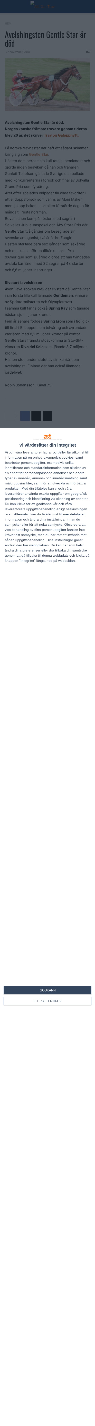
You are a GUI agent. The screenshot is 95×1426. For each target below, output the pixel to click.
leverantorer (32, 452)
